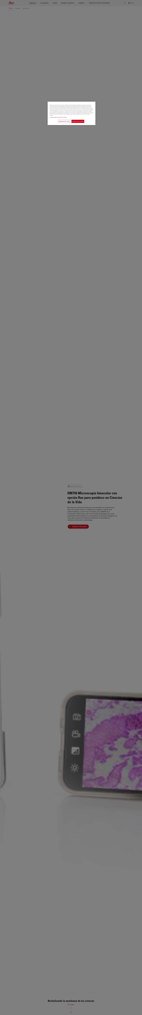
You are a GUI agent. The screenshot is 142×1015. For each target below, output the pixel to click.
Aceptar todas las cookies (77, 121)
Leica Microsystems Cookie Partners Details (58, 117)
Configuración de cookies (64, 121)
